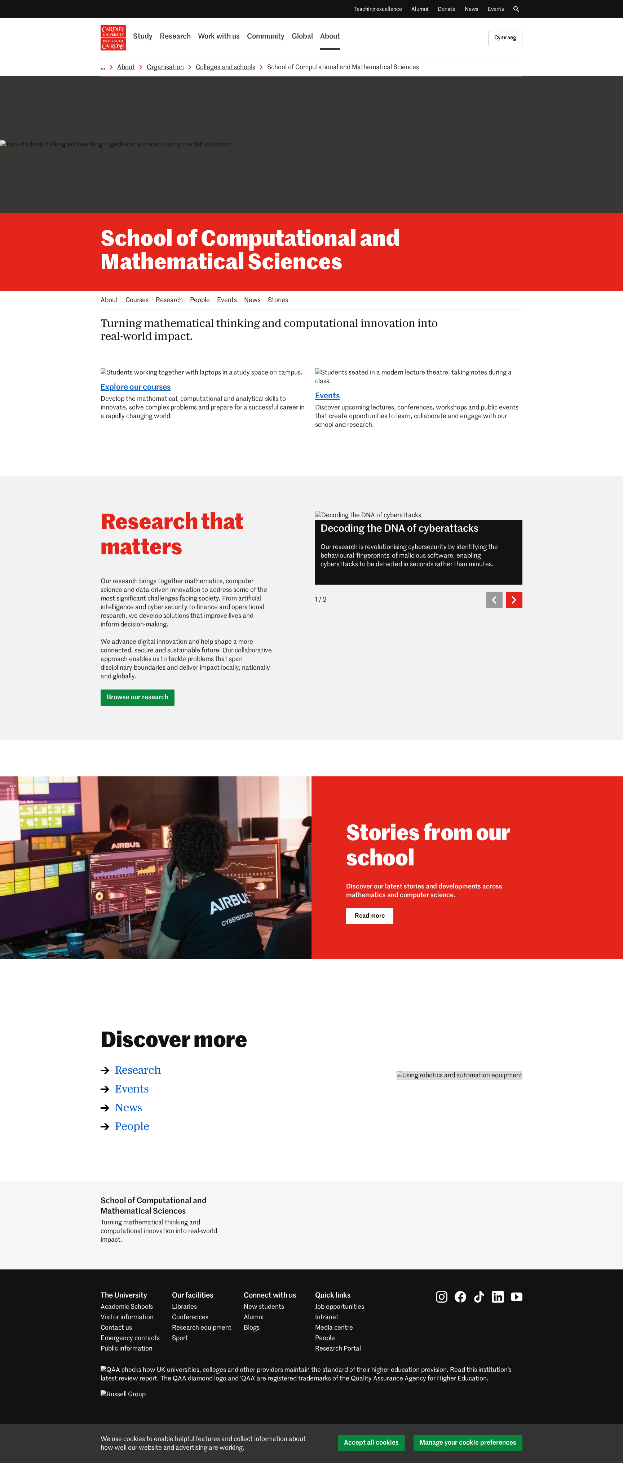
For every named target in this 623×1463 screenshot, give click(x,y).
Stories (278, 300)
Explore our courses (136, 387)
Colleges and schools (225, 67)
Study (143, 36)
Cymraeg (505, 37)
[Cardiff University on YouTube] (516, 1297)
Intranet (327, 1317)
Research (175, 36)
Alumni (419, 9)
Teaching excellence (378, 9)
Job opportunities (339, 1307)
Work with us (219, 36)
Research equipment (201, 1328)
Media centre (334, 1328)
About (330, 36)
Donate (446, 9)
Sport (180, 1338)
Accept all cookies (371, 1443)
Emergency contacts (130, 1338)
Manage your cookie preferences (468, 1443)
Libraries (184, 1307)
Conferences (190, 1317)
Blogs (252, 1328)
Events (496, 9)
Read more (370, 916)
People (200, 300)
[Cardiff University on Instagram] (441, 1297)
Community (265, 36)
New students (264, 1307)
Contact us (116, 1328)
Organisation (165, 67)
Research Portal (338, 1348)
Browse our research (137, 697)
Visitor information (127, 1317)
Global (302, 36)
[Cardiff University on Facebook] (460, 1297)
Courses (137, 300)
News (471, 9)
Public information (127, 1348)
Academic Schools (127, 1307)
